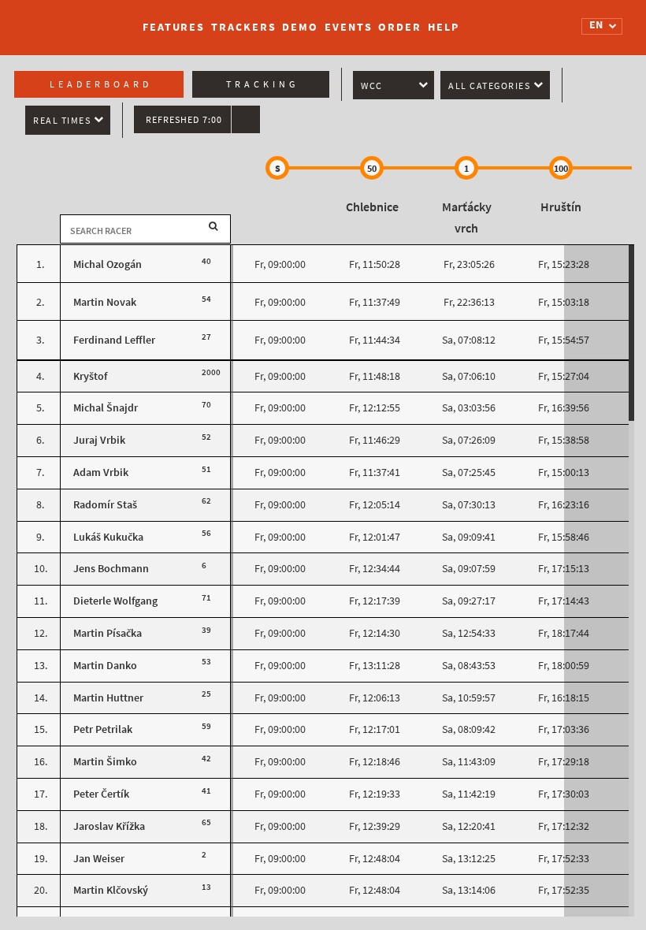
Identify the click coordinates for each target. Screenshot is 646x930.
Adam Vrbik (100, 472)
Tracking (262, 84)
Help (443, 27)
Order (399, 27)
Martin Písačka (107, 633)
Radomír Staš (105, 504)
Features (174, 27)
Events (348, 27)
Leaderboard (101, 84)
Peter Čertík (101, 794)
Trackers (243, 27)
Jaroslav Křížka (109, 826)
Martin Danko (105, 665)
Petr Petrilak (102, 729)
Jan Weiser (98, 858)
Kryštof (90, 376)
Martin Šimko (105, 761)
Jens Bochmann (111, 568)
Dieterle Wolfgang (115, 600)
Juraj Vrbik (99, 440)
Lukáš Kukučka (108, 537)
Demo (300, 27)
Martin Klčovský (110, 890)
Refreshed (184, 119)
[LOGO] (72, 19)
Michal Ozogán (107, 264)
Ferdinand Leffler (114, 340)
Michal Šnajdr (105, 407)
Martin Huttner (108, 697)
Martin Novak (104, 302)
